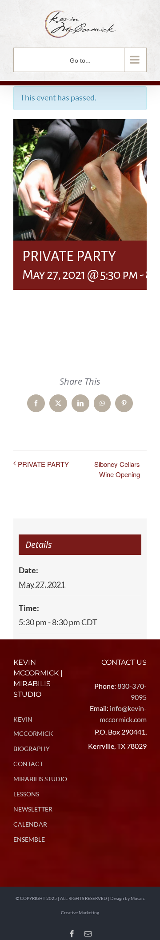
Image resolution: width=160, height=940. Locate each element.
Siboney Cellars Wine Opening (117, 469)
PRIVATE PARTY (43, 464)
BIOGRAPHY (31, 748)
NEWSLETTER (32, 809)
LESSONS (26, 794)
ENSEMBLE (29, 839)
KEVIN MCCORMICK (33, 726)
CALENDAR (30, 824)
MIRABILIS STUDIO (40, 779)
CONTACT (28, 763)
